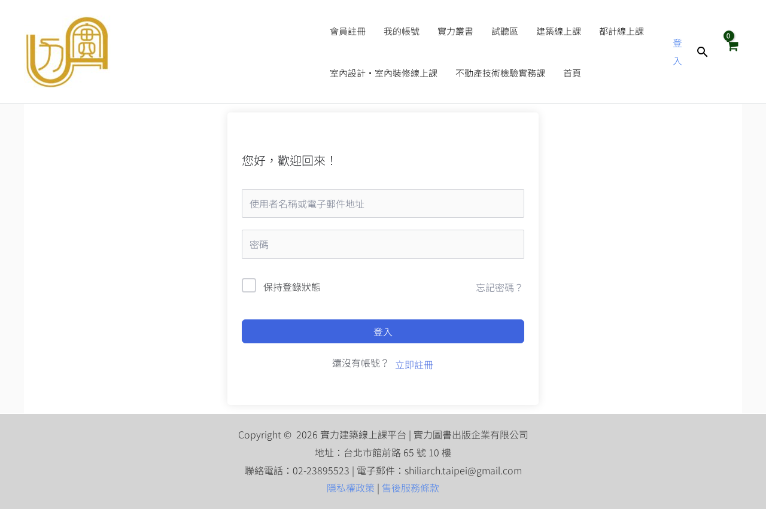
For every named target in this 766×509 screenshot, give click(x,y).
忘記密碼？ (500, 287)
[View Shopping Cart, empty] (732, 51)
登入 (383, 331)
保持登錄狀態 (292, 286)
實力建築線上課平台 (214, 51)
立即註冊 (414, 364)
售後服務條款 (410, 487)
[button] (702, 51)
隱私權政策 (351, 487)
